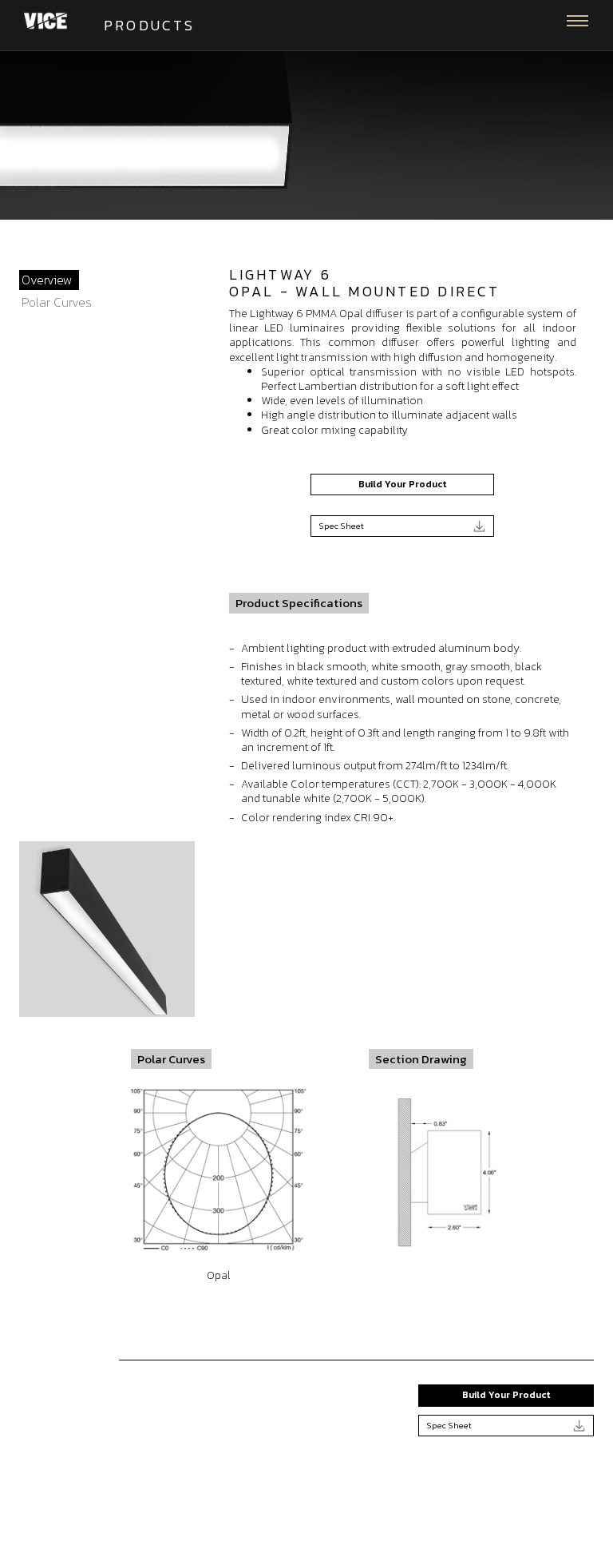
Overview (47, 279)
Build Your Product (402, 484)
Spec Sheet (341, 525)
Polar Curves (57, 302)
